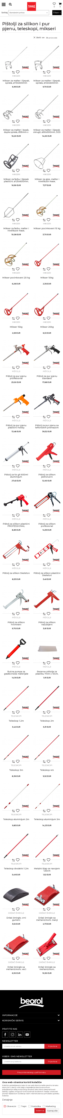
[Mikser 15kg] (16, 304)
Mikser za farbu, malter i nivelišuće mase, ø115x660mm (16, 230)
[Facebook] (5, 1034)
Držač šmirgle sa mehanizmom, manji (47, 919)
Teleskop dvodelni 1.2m (16, 869)
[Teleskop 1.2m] (16, 698)
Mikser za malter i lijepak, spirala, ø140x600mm (46, 82)
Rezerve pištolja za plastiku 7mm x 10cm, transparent (46, 674)
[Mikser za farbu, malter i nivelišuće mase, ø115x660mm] (16, 205)
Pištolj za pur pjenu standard (47, 377)
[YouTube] (27, 1034)
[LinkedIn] (20, 1034)
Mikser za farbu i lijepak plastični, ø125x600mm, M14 (16, 181)
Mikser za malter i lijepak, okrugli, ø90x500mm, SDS (47, 131)
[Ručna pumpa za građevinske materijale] (16, 649)
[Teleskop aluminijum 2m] (16, 796)
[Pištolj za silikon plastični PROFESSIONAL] (16, 501)
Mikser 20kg (47, 327)
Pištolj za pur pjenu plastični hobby (16, 426)
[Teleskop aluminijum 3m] (47, 796)
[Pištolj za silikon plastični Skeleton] (47, 550)
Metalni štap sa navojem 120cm (47, 870)
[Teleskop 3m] (16, 747)
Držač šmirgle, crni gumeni (16, 919)
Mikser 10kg (46, 278)
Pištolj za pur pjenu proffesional (16, 377)
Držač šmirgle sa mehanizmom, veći (16, 968)
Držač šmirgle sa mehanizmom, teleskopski (47, 969)
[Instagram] (12, 1034)
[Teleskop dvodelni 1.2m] (16, 846)
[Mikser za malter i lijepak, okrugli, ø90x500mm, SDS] (47, 107)
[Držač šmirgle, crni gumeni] (16, 895)
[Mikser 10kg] (47, 255)
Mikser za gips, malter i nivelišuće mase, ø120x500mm (47, 181)
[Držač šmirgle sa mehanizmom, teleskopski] (47, 944)
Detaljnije (7, 1099)
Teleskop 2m (47, 721)
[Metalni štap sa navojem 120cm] (47, 846)
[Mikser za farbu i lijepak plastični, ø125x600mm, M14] (16, 156)
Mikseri (16, 76)
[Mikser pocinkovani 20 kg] (16, 255)
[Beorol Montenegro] (31, 4)
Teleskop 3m (16, 770)
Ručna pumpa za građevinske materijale (16, 673)
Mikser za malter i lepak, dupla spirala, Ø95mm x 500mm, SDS (16, 132)
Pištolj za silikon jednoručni (47, 476)
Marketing (51, 1106)
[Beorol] (25, 67)
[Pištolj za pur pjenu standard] (47, 353)
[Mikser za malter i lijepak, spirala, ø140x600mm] (47, 58)
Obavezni (11, 1106)
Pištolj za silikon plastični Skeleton (47, 574)
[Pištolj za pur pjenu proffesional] (16, 353)
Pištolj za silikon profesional (47, 525)
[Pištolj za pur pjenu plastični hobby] (16, 402)
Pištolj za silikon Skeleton (16, 573)
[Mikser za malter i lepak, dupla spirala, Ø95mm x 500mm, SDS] (16, 107)
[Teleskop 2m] (47, 698)
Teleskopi (16, 716)
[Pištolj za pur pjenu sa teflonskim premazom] (47, 402)
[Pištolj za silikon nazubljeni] (47, 599)
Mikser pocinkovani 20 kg (16, 278)
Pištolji (16, 371)
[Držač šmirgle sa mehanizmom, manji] (47, 895)
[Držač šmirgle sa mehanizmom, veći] (16, 944)
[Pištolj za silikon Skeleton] (16, 550)
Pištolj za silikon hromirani (16, 623)
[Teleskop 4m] (47, 747)
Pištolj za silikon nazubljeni (47, 623)
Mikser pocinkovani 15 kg (47, 228)
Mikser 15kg (16, 327)
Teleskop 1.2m (16, 721)
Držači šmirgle (16, 913)
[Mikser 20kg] (47, 304)
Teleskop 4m (47, 770)
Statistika (36, 1106)
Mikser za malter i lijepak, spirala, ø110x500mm (16, 82)
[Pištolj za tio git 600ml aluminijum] (16, 452)
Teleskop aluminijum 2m (16, 819)
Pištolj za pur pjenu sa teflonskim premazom (47, 426)
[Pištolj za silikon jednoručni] (47, 452)
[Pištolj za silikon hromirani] (16, 599)
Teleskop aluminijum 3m (47, 819)
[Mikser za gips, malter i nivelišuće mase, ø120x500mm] (47, 156)
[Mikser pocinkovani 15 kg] (47, 205)
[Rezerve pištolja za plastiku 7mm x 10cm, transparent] (47, 649)
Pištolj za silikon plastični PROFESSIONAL (16, 525)
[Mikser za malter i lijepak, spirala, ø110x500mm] (16, 58)
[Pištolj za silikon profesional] (47, 501)
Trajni (23, 1106)
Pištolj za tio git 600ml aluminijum (16, 476)
